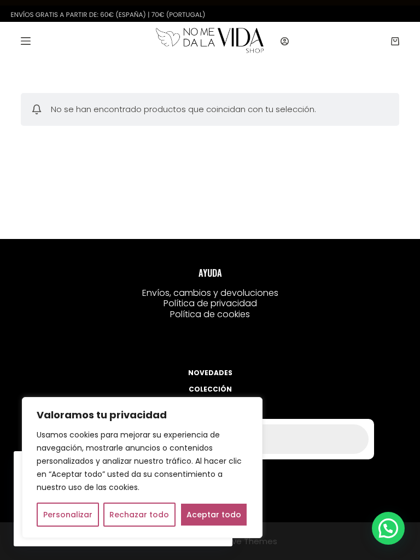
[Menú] (26, 41)
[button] (388, 528)
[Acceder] (285, 41)
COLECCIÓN (210, 389)
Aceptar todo (213, 514)
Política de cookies (210, 314)
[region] (142, 467)
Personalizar (67, 514)
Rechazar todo (139, 514)
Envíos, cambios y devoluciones (210, 293)
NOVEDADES (210, 373)
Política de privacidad (210, 303)
